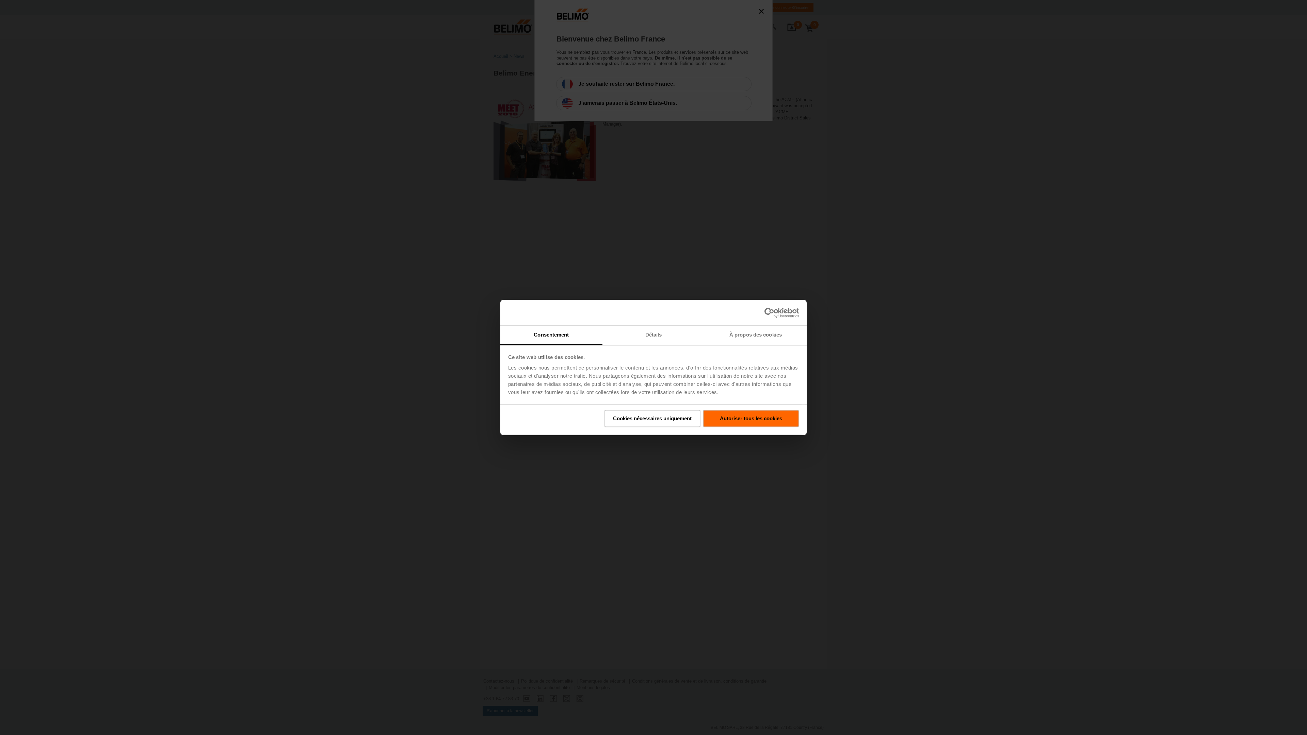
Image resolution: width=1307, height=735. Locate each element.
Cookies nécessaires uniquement (652, 418)
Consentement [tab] (551, 335)
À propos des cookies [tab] (755, 335)
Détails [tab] (653, 335)
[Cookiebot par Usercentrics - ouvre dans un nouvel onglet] (769, 313)
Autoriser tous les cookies (751, 418)
